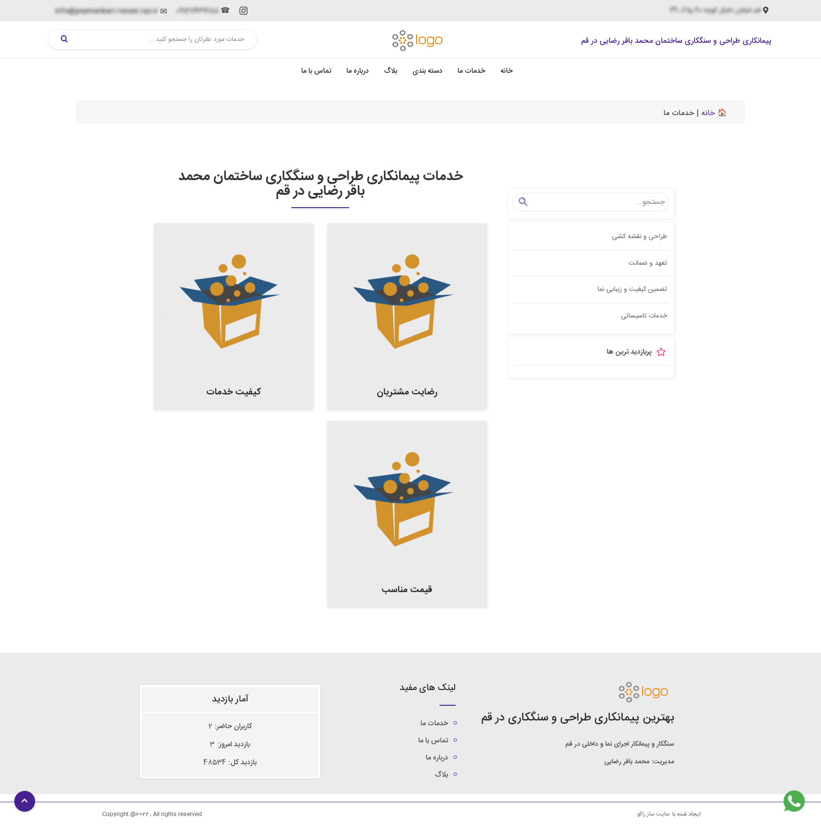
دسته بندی (427, 71)
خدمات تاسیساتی (644, 316)
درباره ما (357, 71)
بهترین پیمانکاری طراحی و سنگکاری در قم (577, 718)
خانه (506, 71)
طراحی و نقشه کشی (639, 236)
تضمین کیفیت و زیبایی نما (632, 289)
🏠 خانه (714, 113)
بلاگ (390, 71)
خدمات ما (471, 71)
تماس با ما (316, 71)
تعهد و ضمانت (648, 263)
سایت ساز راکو (653, 814)
